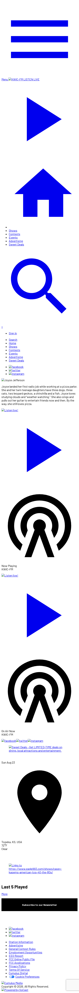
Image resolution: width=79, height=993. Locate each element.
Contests (14, 234)
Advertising (16, 241)
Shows (13, 230)
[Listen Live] (39, 448)
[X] (14, 370)
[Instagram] (16, 373)
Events (13, 237)
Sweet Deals (16, 244)
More (4, 894)
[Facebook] (16, 366)
